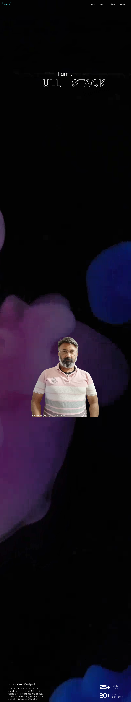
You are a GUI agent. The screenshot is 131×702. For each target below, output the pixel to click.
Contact (122, 4)
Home (93, 4)
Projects (112, 4)
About (102, 4)
